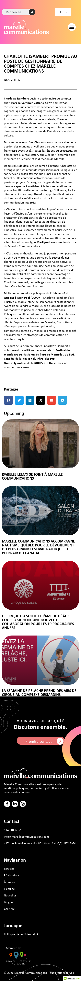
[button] (72, 27)
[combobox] (17, 12)
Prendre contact (39, 741)
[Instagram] (23, 804)
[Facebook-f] (7, 804)
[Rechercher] (32, 12)
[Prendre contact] (60, 741)
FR (62, 12)
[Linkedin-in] (15, 804)
